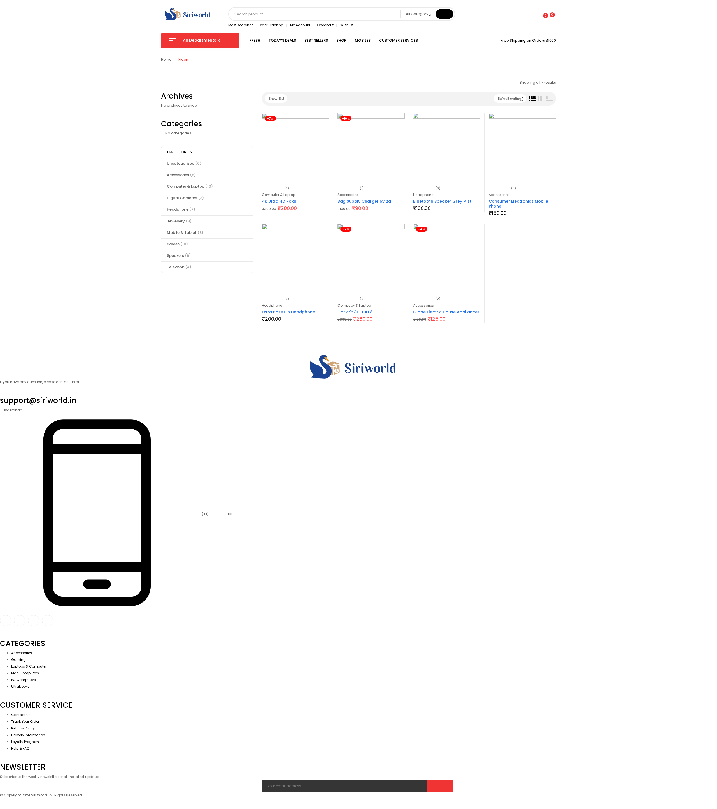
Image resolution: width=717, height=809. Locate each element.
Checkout (325, 25)
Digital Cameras (185, 197)
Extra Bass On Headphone (288, 312)
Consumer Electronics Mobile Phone (518, 204)
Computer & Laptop (190, 186)
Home (166, 59)
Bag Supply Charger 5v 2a (364, 201)
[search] (444, 14)
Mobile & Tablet (185, 232)
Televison (179, 267)
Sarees (177, 244)
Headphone (181, 209)
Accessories (181, 175)
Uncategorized (184, 163)
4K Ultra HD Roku (279, 201)
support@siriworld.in (38, 400)
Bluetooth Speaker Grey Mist (442, 201)
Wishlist (346, 25)
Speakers (179, 255)
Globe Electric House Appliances (446, 312)
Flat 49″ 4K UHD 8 (355, 312)
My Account (300, 25)
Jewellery (179, 221)
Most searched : (241, 25)
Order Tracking (270, 25)
